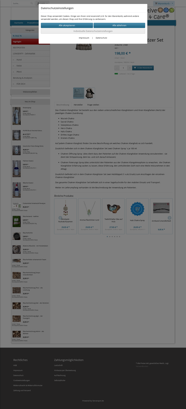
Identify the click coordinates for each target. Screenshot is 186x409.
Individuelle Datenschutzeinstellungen (93, 31)
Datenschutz (101, 38)
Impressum (84, 38)
